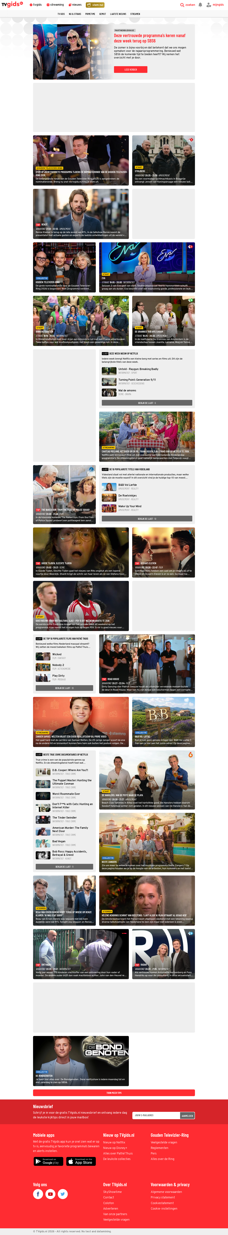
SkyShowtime (112, 1192)
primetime (90, 13)
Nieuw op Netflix (114, 1143)
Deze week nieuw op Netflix (123, 353)
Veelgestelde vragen (164, 1143)
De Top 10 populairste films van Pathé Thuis (65, 638)
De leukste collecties (117, 1159)
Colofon (108, 1203)
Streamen (135, 13)
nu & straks (75, 13)
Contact (108, 1198)
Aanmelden (187, 1115)
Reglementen (159, 1148)
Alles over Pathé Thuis (118, 1154)
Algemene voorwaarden (166, 1192)
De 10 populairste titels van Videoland (129, 469)
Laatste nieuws (118, 13)
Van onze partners (115, 1214)
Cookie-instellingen (164, 1209)
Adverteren (110, 1209)
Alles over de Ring (162, 1159)
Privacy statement (163, 1198)
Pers (154, 1154)
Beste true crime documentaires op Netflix (65, 754)
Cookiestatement (162, 1203)
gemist (102, 13)
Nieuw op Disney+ (115, 1148)
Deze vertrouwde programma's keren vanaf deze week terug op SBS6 (149, 38)
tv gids (61, 13)
